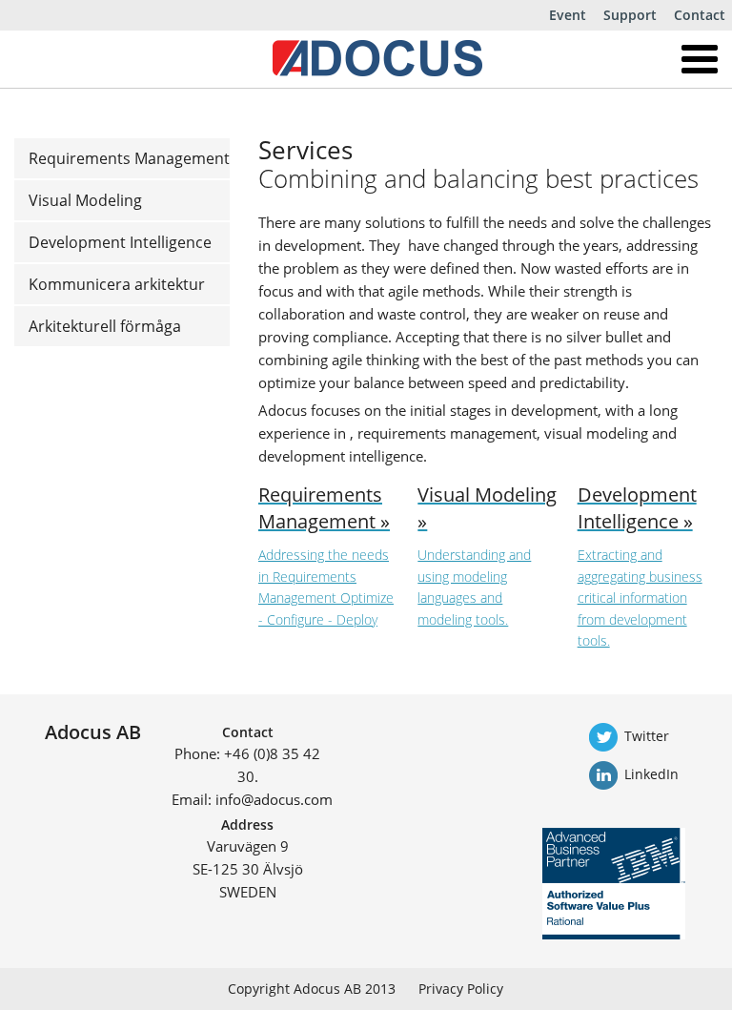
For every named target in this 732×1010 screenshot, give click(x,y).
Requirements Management (129, 158)
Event (567, 15)
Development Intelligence (120, 242)
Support (630, 15)
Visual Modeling (85, 200)
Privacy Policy (460, 989)
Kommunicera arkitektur (117, 284)
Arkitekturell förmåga (105, 326)
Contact (699, 15)
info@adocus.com (274, 799)
